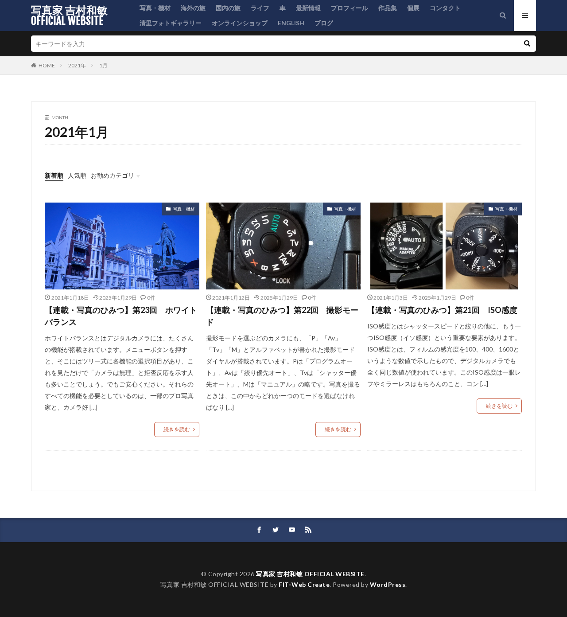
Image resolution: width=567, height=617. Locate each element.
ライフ (260, 8)
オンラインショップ (240, 23)
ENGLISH (291, 23)
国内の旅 (228, 8)
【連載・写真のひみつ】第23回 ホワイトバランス (121, 316)
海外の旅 (193, 8)
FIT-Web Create (304, 584)
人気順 (77, 175)
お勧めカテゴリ (112, 175)
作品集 (387, 8)
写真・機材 (155, 8)
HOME (47, 65)
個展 (413, 8)
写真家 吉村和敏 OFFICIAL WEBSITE (69, 15)
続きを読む (176, 429)
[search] (527, 43)
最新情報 (308, 8)
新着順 (54, 175)
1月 (103, 65)
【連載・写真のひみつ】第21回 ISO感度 (442, 310)
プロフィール (349, 8)
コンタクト (445, 8)
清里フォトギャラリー (171, 23)
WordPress (388, 584)
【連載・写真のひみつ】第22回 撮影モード (282, 316)
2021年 (77, 65)
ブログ (324, 23)
